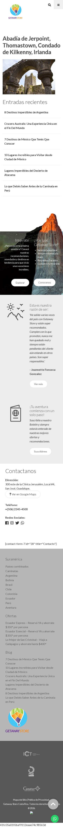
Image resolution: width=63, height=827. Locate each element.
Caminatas (11, 571)
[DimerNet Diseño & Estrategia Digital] (31, 812)
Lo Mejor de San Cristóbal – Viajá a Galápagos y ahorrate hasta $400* (26, 642)
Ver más (38, 383)
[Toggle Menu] (58, 4)
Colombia (11, 593)
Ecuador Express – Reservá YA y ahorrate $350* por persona (29, 625)
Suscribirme (40, 451)
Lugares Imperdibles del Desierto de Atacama (27, 686)
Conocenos (44, 282)
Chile (8, 589)
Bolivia (9, 580)
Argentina (11, 575)
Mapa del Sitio (20, 799)
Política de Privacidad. (39, 799)
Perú (8, 603)
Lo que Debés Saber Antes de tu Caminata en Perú (30, 699)
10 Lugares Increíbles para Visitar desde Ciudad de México (29, 669)
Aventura (10, 607)
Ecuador (10, 598)
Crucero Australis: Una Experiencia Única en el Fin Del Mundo (30, 678)
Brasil (8, 584)
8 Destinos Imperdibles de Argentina (26, 112)
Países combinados (17, 566)
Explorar (20, 282)
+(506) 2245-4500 (16, 509)
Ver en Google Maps (23, 494)
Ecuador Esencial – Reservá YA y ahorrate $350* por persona (30, 633)
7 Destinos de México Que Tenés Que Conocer (27, 661)
